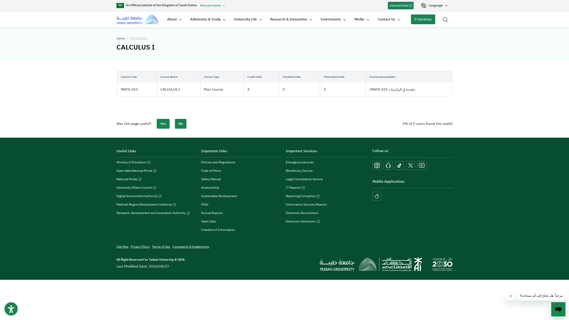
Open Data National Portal (134, 171)
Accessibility (210, 187)
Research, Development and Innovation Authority (151, 213)
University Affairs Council (134, 188)
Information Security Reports (306, 204)
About (172, 19)
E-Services (421, 20)
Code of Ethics (211, 170)
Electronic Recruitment (302, 213)
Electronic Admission (301, 222)
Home (120, 38)
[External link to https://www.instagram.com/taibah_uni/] (377, 165)
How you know (210, 5)
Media (359, 19)
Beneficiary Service (299, 170)
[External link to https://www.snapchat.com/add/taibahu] (388, 165)
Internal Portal (398, 6)
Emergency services (300, 162)
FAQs (204, 204)
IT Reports (293, 188)
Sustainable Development (219, 196)
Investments (331, 19)
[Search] (445, 19)
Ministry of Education (131, 163)
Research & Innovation (288, 19)
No (180, 123)
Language (436, 5)
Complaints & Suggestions (190, 246)
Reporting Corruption (300, 197)
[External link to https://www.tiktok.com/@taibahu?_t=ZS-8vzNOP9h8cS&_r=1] (399, 165)
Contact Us (386, 19)
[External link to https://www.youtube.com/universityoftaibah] (421, 165)
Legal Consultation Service (304, 179)
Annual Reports (212, 213)
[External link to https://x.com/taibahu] (410, 165)
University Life (245, 19)
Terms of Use (161, 246)
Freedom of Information (218, 230)
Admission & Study (205, 19)
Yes (163, 123)
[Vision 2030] (443, 264)
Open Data (208, 221)
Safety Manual (211, 179)
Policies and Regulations (218, 162)
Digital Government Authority (136, 197)
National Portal (126, 180)
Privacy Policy (140, 246)
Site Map (122, 246)
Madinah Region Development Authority (144, 205)
